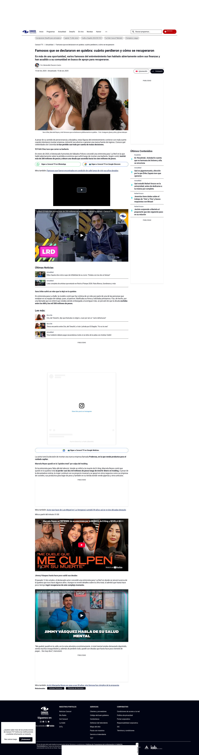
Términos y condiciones (125, 731)
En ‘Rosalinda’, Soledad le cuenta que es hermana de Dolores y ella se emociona (148, 160)
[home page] (29, 31)
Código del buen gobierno (99, 715)
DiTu (61, 727)
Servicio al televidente (98, 734)
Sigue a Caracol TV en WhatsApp (53, 164)
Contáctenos (94, 719)
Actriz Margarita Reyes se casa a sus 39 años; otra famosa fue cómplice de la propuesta (83, 685)
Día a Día (49, 315)
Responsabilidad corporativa (127, 723)
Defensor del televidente (99, 723)
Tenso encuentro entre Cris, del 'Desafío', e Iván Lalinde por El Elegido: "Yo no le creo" (77, 326)
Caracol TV (39, 45)
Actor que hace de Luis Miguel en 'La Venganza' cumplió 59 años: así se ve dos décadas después (86, 510)
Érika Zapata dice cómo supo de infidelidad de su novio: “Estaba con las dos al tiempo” (78, 275)
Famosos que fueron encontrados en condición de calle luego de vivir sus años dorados (82, 171)
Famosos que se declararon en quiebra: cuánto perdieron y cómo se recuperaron (85, 45)
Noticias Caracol (65, 711)
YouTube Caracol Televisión (113, 38)
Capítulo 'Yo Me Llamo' (71, 38)
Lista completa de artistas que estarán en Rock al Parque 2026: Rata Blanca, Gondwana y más (81, 284)
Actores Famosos (55, 688)
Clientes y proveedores (98, 711)
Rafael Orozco (138, 193)
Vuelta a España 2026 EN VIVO (92, 38)
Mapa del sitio (95, 727)
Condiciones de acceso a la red (128, 711)
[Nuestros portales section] (77, 707)
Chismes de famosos (75, 688)
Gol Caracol (63, 719)
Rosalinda (137, 155)
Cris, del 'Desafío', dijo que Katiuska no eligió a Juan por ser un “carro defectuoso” (76, 318)
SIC (118, 727)
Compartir (159, 71)
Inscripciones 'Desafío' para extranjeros (48, 38)
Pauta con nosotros (97, 731)
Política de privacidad (125, 715)
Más (106, 31)
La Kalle (62, 723)
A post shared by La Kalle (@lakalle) (82, 441)
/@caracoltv (142, 71)
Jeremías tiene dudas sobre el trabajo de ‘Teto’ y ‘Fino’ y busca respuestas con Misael (147, 199)
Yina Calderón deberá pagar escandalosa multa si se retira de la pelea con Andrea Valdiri (79, 335)
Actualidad (49, 45)
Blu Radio (62, 715)
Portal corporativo (123, 719)
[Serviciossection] (108, 707)
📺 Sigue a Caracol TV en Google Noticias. (83, 450)
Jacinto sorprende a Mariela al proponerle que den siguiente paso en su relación (148, 212)
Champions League (132, 38)
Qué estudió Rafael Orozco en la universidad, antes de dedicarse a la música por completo (148, 186)
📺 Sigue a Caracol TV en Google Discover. (105, 164)
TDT (91, 738)
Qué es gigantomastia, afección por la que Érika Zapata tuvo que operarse (147, 173)
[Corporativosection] (139, 707)
